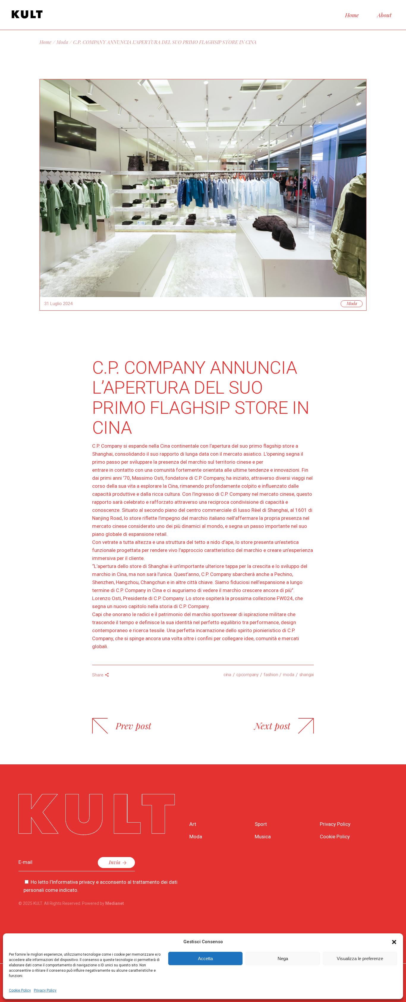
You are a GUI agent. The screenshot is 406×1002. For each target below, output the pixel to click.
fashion (271, 674)
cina (227, 674)
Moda (62, 42)
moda (288, 674)
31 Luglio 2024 (58, 303)
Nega (283, 958)
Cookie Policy (20, 990)
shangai (306, 674)
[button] (394, 942)
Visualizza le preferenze (360, 958)
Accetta (205, 958)
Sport (261, 824)
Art (192, 824)
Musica (263, 837)
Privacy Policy (45, 990)
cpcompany (247, 674)
